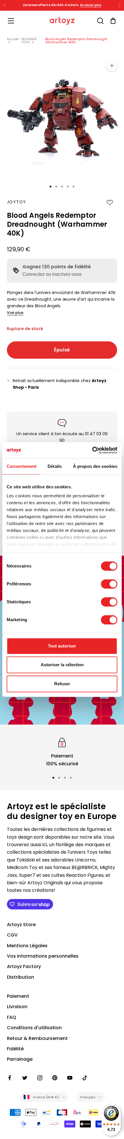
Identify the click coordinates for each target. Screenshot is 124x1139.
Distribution (20, 977)
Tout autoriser (62, 645)
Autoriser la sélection (62, 664)
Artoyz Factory (24, 966)
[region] (62, 752)
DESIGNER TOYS (29, 40)
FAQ (11, 1017)
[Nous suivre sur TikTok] (85, 1078)
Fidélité (15, 1048)
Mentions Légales (27, 945)
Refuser (62, 683)
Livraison (17, 1006)
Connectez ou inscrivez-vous (52, 274)
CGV (12, 935)
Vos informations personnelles (42, 956)
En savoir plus (90, 5)
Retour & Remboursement (37, 1038)
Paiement (18, 996)
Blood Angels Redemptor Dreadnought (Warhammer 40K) (76, 40)
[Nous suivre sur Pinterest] (55, 1078)
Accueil (13, 39)
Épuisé (62, 350)
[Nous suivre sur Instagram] (40, 1078)
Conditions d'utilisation (34, 1027)
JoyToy (16, 202)
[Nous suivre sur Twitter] (25, 1078)
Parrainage (20, 1059)
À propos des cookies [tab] (95, 466)
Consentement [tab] (21, 466)
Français (87, 1097)
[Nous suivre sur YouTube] (70, 1078)
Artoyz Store (21, 924)
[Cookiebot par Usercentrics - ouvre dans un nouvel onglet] (92, 450)
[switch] (109, 584)
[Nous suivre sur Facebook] (10, 1078)
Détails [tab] (55, 466)
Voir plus (15, 312)
